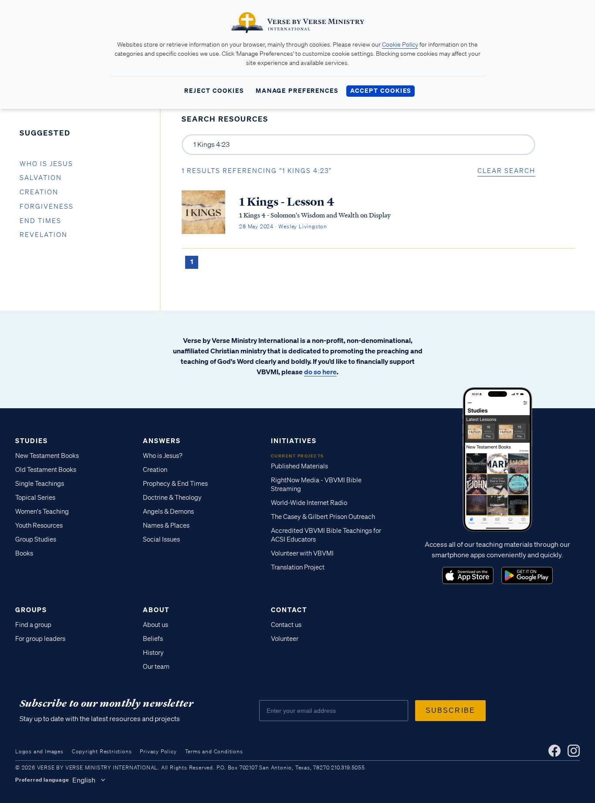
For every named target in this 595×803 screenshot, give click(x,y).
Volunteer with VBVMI (302, 553)
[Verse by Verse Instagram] (574, 751)
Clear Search (506, 171)
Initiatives (294, 440)
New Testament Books (47, 456)
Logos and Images (39, 751)
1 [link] (191, 261)
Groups (31, 609)
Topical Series (35, 497)
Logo (468, 575)
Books (24, 553)
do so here (320, 371)
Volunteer (284, 639)
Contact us (286, 625)
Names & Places (166, 525)
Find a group (33, 625)
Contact (289, 609)
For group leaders (40, 639)
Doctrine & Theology (172, 497)
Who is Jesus (46, 164)
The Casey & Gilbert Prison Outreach (323, 517)
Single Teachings (39, 484)
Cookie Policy (400, 44)
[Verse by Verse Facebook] (554, 751)
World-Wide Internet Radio (309, 503)
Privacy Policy (158, 751)
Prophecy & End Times (175, 484)
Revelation (44, 235)
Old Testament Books (45, 470)
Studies (31, 440)
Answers (162, 440)
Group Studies (35, 539)
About (156, 609)
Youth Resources (39, 525)
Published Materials (299, 466)
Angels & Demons (168, 511)
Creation (39, 192)
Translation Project (298, 567)
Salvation (41, 178)
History (153, 653)
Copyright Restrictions (102, 751)
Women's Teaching (42, 511)
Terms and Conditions (214, 751)
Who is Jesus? (163, 456)
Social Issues (161, 539)
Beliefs (153, 639)
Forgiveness (47, 206)
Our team (156, 667)
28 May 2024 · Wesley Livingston (283, 226)
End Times (40, 221)
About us (155, 625)
